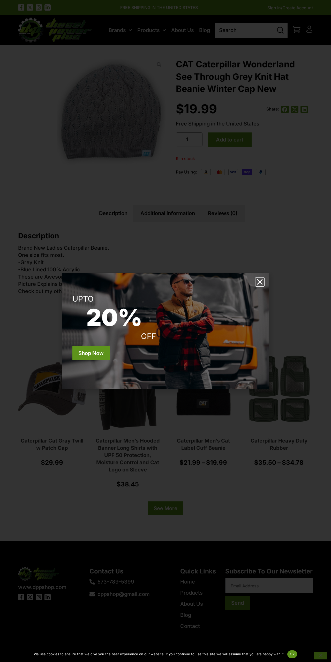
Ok (292, 654)
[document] (165, 331)
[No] (320, 655)
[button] (260, 282)
